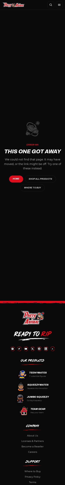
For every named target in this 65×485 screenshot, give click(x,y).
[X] (32, 349)
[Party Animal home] (13, 4)
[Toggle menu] (59, 5)
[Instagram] (12, 349)
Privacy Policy (32, 476)
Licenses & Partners (32, 441)
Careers (32, 451)
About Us (32, 435)
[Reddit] (39, 349)
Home (16, 179)
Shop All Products (40, 179)
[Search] (50, 5)
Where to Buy (32, 188)
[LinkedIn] (46, 349)
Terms (32, 482)
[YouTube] (26, 349)
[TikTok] (19, 349)
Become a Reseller (32, 446)
